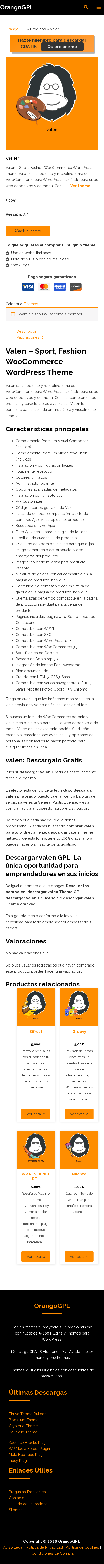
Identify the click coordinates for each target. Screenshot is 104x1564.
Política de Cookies (82, 1547)
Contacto (16, 1498)
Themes (31, 304)
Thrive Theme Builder (27, 1414)
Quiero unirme (62, 46)
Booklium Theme (24, 1420)
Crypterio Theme (23, 1426)
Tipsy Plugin (19, 1460)
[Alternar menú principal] (98, 7)
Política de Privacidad (44, 1547)
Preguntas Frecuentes (27, 1492)
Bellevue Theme (23, 1432)
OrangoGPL (17, 7)
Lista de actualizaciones (29, 1504)
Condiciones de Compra (53, 1553)
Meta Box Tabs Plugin (27, 1454)
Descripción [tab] (27, 331)
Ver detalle (36, 1114)
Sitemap (16, 1510)
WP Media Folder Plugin (29, 1448)
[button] (86, 7)
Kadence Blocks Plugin (28, 1442)
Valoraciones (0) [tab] (31, 337)
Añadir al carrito (27, 231)
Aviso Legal (13, 1547)
